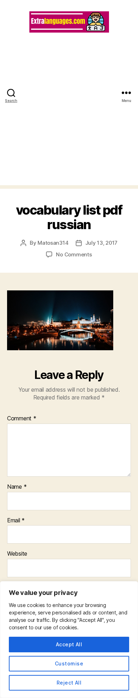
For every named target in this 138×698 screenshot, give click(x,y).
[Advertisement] (69, 116)
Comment (21, 418)
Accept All (69, 644)
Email (16, 520)
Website (17, 554)
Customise (69, 663)
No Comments (74, 254)
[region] (69, 639)
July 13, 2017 (101, 242)
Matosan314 (53, 242)
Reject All (69, 683)
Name (17, 487)
